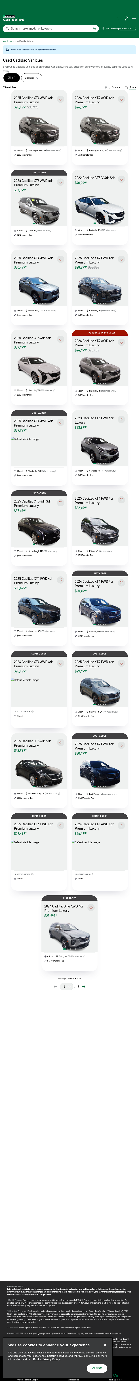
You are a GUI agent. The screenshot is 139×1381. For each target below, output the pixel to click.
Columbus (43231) (128, 28)
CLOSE (97, 1368)
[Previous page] (55, 986)
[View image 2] (37, 143)
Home (9, 41)
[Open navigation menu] (134, 18)
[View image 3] (40, 143)
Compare (116, 87)
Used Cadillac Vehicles (24, 41)
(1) (13, 78)
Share (132, 87)
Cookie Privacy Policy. (46, 1359)
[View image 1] (34, 143)
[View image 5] (45, 143)
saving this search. (48, 49)
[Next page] (83, 986)
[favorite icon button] (119, 18)
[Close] (105, 1345)
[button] (60, 99)
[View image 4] (42, 143)
